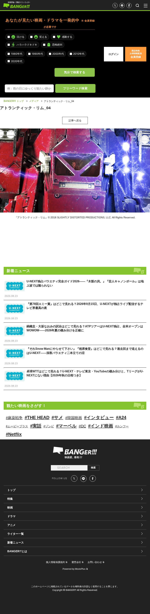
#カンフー (122, 426)
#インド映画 (100, 425)
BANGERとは (17, 551)
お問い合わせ (95, 562)
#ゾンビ (49, 426)
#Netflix (14, 434)
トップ (11, 490)
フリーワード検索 (75, 88)
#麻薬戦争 (14, 418)
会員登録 (136, 54)
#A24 (121, 417)
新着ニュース (15, 542)
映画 (10, 507)
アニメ (11, 525)
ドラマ (11, 516)
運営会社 (76, 562)
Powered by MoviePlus (74, 569)
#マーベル (66, 425)
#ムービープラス (17, 426)
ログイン (113, 54)
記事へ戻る (75, 120)
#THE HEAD (37, 417)
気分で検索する (74, 72)
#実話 (35, 425)
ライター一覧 (15, 533)
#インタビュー (99, 417)
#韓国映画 (73, 418)
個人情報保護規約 (55, 562)
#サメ (57, 417)
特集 (10, 498)
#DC (82, 426)
